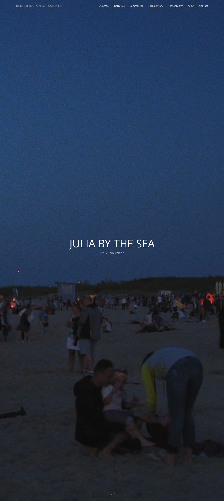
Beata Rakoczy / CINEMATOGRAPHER (39, 5)
